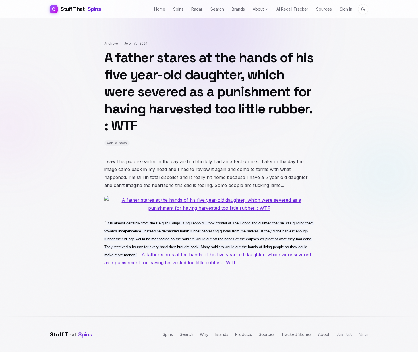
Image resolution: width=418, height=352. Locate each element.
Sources (324, 9)
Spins (178, 9)
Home (159, 9)
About (258, 9)
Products (243, 334)
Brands (238, 9)
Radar (196, 9)
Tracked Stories (296, 334)
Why (204, 334)
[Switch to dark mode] (363, 9)
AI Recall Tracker (292, 9)
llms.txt (344, 334)
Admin (363, 334)
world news (117, 143)
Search (217, 9)
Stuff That (81, 9)
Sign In (346, 9)
